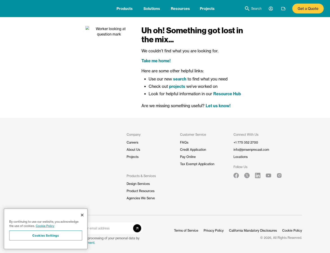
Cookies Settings (45, 235)
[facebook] (236, 175)
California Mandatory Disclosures (253, 230)
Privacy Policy (214, 230)
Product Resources (140, 191)
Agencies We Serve (141, 198)
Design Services (138, 184)
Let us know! (218, 105)
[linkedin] (257, 175)
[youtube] (268, 175)
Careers (132, 142)
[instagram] (279, 175)
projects (177, 86)
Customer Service (193, 134)
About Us (133, 149)
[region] (46, 228)
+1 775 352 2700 (245, 142)
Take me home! (156, 60)
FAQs (184, 142)
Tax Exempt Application (197, 164)
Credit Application (193, 149)
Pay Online (188, 157)
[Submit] (137, 228)
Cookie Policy (292, 230)
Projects (207, 8)
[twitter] (247, 175)
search (179, 79)
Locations (240, 157)
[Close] (82, 215)
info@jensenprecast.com (251, 149)
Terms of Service (186, 230)
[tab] (124, 8)
